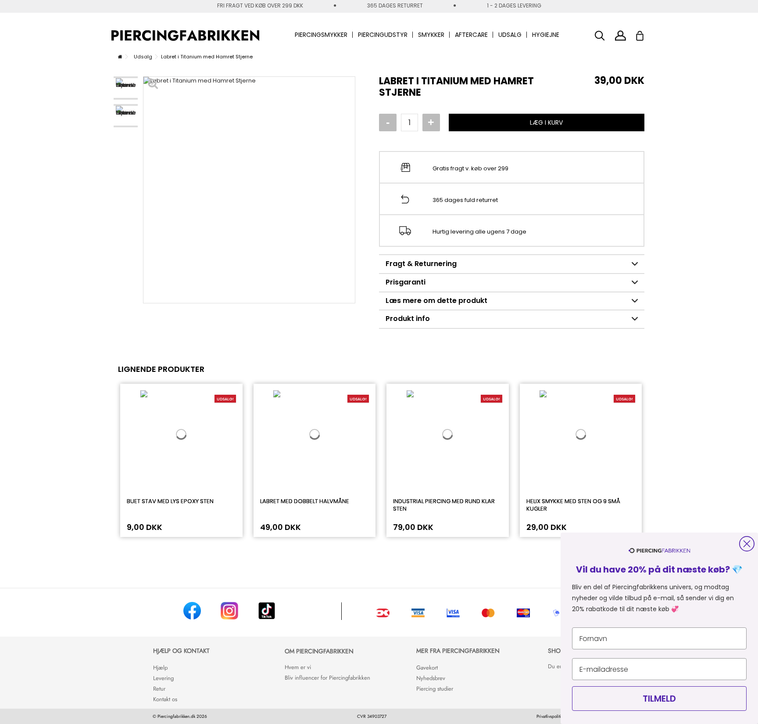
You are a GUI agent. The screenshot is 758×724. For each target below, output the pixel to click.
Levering (163, 678)
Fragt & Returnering (421, 264)
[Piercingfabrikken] (185, 35)
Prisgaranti (405, 282)
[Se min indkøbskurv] (645, 33)
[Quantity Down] (388, 122)
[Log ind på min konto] (620, 35)
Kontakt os (165, 699)
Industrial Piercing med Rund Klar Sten (444, 505)
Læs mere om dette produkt (436, 300)
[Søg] (600, 36)
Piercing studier (434, 688)
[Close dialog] (746, 543)
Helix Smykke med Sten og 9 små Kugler (573, 505)
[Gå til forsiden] (120, 56)
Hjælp (160, 667)
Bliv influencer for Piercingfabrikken (327, 678)
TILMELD (659, 698)
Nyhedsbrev (430, 678)
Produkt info (408, 318)
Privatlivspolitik (549, 716)
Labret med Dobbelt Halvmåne (304, 501)
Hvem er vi (298, 667)
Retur (159, 688)
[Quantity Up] (431, 122)
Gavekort (427, 667)
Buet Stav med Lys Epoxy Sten (170, 501)
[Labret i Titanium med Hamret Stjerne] (125, 88)
